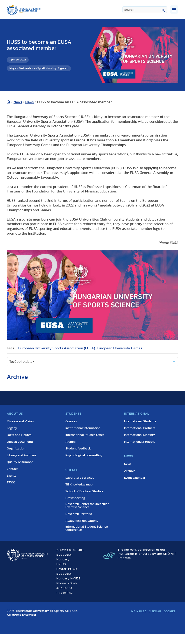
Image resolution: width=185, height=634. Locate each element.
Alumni (70, 441)
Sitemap (155, 611)
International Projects (139, 441)
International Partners (139, 428)
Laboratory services (79, 477)
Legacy (12, 428)
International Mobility (139, 435)
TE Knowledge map (78, 484)
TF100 (11, 482)
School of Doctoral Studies (84, 491)
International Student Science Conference (86, 528)
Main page (138, 611)
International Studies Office (84, 435)
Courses (71, 421)
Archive (129, 471)
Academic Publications (81, 520)
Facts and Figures (19, 435)
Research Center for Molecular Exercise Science (87, 505)
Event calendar (134, 477)
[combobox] (144, 9)
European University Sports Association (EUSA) (56, 348)
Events (11, 475)
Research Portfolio (78, 514)
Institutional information (82, 428)
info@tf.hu (64, 592)
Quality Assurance (20, 462)
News (18, 102)
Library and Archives (21, 455)
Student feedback (78, 448)
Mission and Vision (20, 421)
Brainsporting (75, 498)
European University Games (119, 348)
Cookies (170, 611)
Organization (16, 448)
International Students (140, 421)
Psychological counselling (83, 455)
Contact (12, 469)
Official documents (20, 441)
